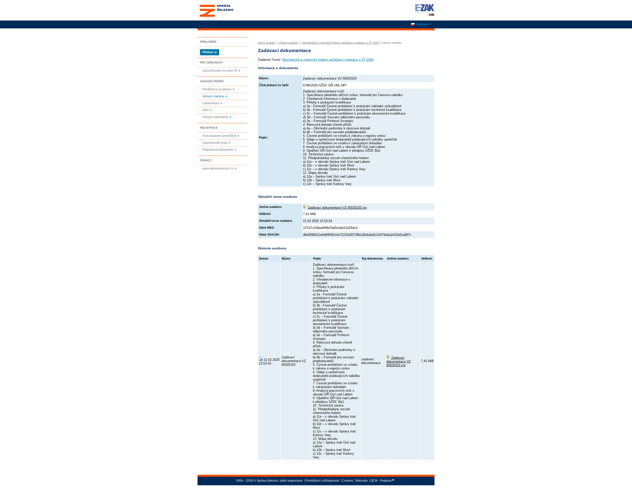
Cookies (347, 480)
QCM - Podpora (381, 480)
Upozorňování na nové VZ (219, 70)
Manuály (362, 480)
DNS (205, 110)
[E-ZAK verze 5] (423, 10)
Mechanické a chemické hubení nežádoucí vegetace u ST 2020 (340, 42)
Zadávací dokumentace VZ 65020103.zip (337, 207)
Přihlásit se (209, 52)
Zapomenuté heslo (215, 142)
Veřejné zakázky (213, 96)
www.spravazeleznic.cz (218, 168)
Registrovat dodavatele (218, 149)
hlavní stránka (266, 42)
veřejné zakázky (289, 42)
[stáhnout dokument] (388, 358)
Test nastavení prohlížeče (219, 136)
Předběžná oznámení (216, 89)
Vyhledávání (210, 103)
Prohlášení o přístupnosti (322, 480)
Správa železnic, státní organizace (216, 6)
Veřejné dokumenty (215, 117)
